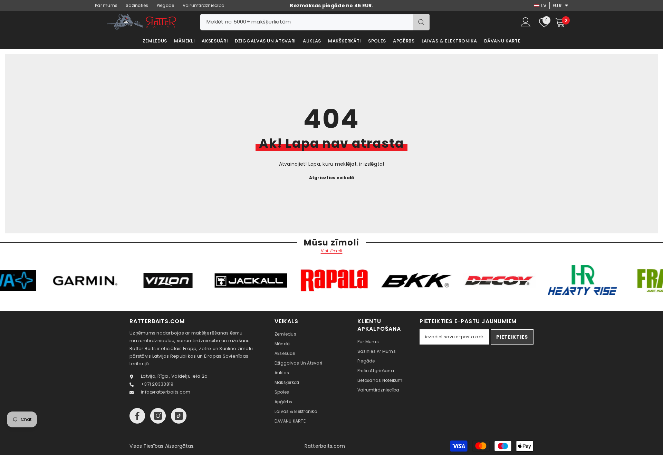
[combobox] (306, 22)
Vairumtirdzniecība (204, 5)
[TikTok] (178, 416)
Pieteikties (512, 336)
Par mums (106, 5)
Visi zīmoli (332, 251)
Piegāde (165, 5)
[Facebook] (137, 416)
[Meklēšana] (315, 22)
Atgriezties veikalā (331, 178)
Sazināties (137, 5)
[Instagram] (158, 416)
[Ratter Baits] (107, 280)
